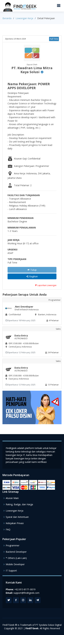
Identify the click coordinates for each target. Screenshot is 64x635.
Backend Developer (16, 552)
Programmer (12, 545)
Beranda (6, 18)
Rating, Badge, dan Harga (19, 504)
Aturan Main (12, 498)
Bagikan (33, 276)
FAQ (8, 529)
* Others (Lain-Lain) (16, 558)
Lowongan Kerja (24, 18)
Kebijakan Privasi (15, 523)
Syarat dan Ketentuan (17, 517)
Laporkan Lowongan (46, 285)
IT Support (11, 570)
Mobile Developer (15, 564)
